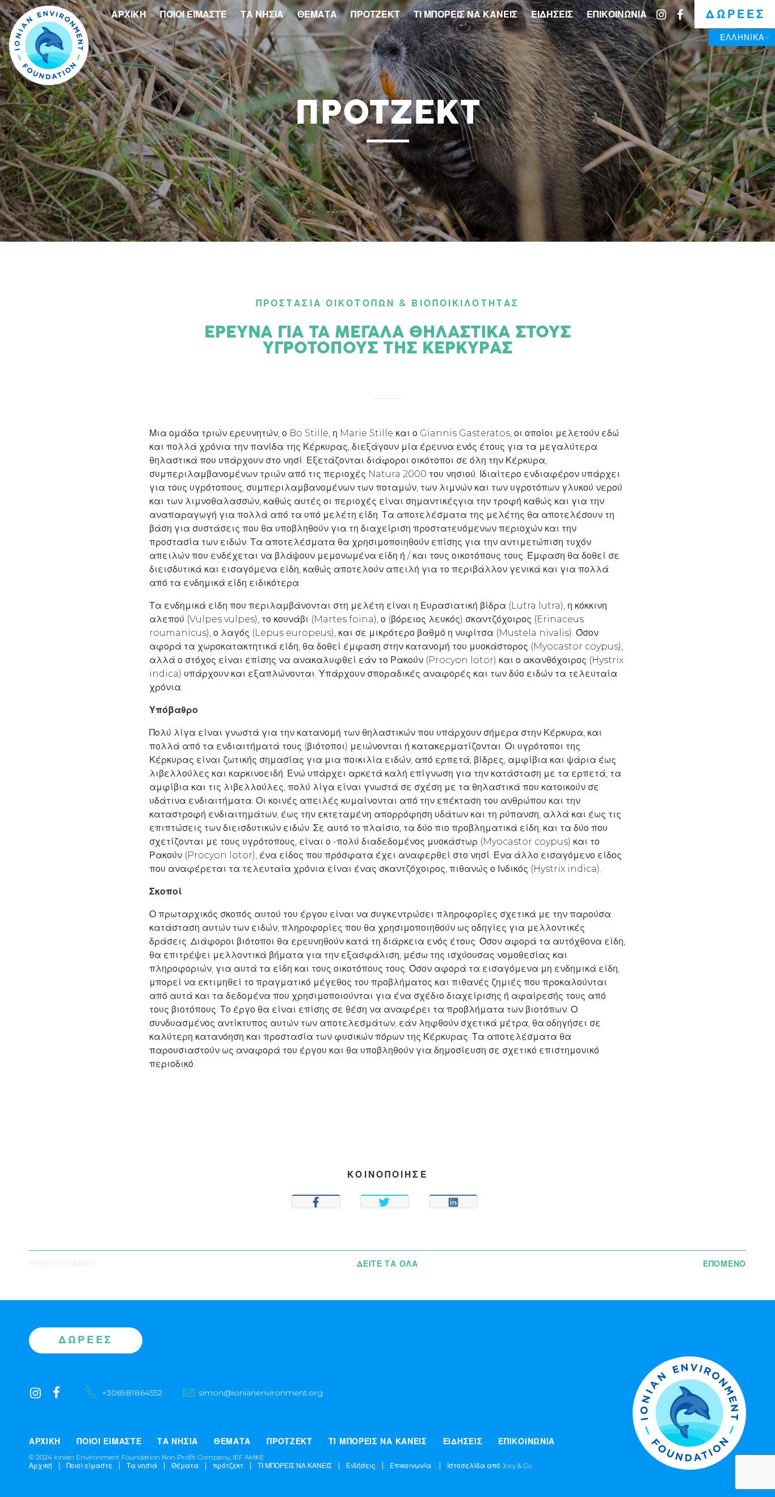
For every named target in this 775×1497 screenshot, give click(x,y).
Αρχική (128, 14)
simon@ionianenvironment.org (261, 1393)
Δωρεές (735, 14)
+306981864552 (132, 1393)
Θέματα (317, 14)
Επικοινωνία (617, 14)
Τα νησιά (262, 14)
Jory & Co (517, 1465)
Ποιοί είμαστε (193, 14)
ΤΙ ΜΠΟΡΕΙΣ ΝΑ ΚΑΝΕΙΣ (465, 14)
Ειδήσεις (552, 14)
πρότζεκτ (375, 14)
